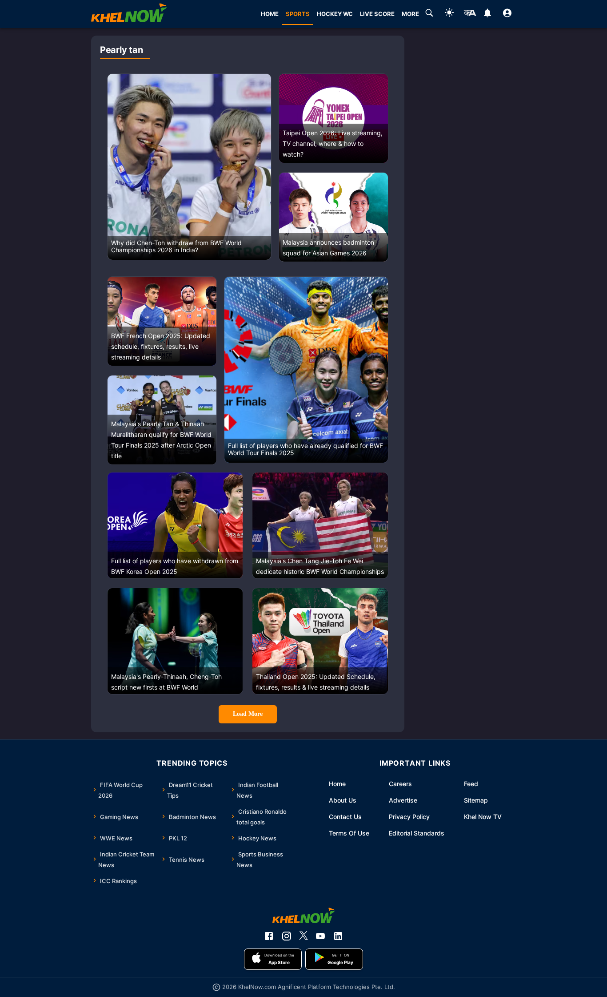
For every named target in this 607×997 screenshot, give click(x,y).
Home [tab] (270, 13)
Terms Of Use (349, 833)
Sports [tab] (298, 13)
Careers (400, 783)
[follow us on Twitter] (303, 936)
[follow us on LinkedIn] (338, 936)
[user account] (507, 14)
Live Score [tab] (377, 13)
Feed (471, 783)
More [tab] (410, 13)
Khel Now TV (483, 816)
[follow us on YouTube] (320, 936)
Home (337, 783)
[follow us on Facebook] (269, 936)
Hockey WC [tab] (335, 13)
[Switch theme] (449, 14)
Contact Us (345, 816)
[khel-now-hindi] (470, 14)
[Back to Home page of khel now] (129, 14)
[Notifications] (487, 14)
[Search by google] (429, 14)
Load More (248, 713)
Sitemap (476, 800)
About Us (342, 800)
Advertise (403, 800)
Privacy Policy (409, 816)
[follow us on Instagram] (286, 936)
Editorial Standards (416, 833)
